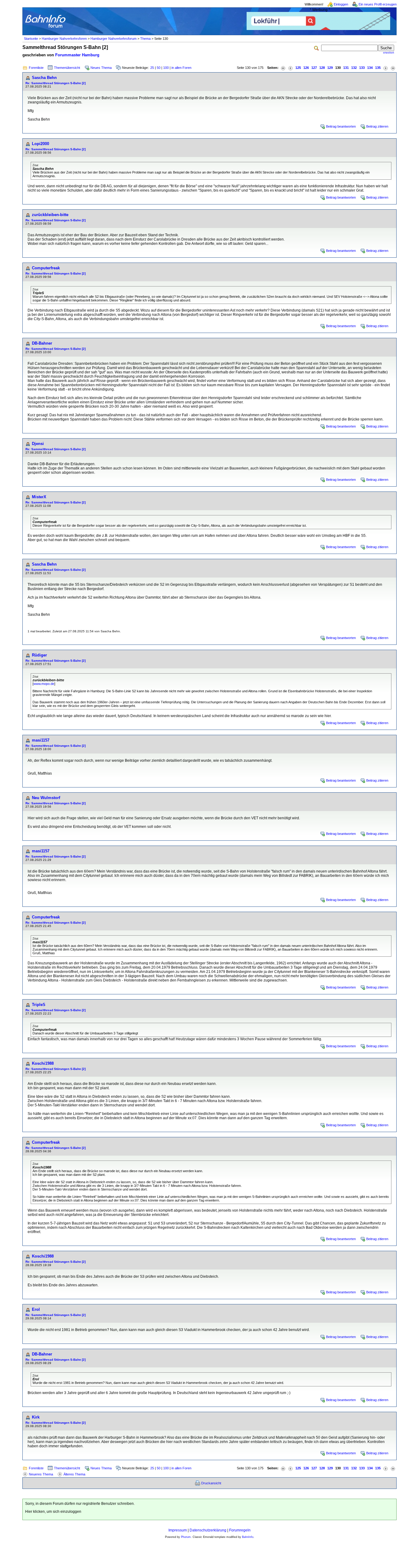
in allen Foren (181, 67)
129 (330, 67)
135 (378, 67)
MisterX (39, 497)
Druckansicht (211, 1483)
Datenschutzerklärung (208, 1530)
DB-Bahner (42, 343)
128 (322, 67)
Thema (145, 38)
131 (346, 67)
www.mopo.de (43, 684)
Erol (36, 1309)
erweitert (388, 52)
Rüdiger (39, 655)
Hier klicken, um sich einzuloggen (53, 1511)
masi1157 (40, 740)
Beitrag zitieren (377, 126)
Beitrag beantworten (341, 126)
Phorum (186, 1536)
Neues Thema (101, 67)
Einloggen (341, 4)
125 (298, 67)
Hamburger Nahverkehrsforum (113, 38)
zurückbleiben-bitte (50, 214)
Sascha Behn (44, 77)
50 (158, 67)
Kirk (36, 1417)
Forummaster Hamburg (77, 55)
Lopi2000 (40, 143)
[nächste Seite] (385, 68)
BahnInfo (247, 1536)
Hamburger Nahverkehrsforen (64, 38)
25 (152, 67)
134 (370, 67)
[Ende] (392, 68)
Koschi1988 (43, 1063)
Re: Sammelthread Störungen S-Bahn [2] (55, 83)
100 (166, 67)
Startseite (31, 38)
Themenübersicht (67, 67)
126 (306, 67)
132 (354, 67)
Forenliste (36, 67)
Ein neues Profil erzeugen (378, 4)
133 (362, 67)
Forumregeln (240, 1530)
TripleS (38, 1004)
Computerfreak (46, 268)
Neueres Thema (41, 1474)
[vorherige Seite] (290, 68)
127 (314, 67)
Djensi (38, 443)
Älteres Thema (74, 1474)
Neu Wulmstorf (46, 797)
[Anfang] (283, 68)
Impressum (177, 1530)
